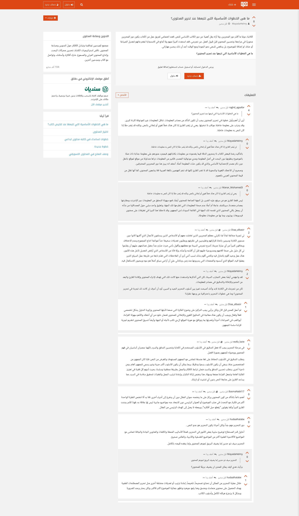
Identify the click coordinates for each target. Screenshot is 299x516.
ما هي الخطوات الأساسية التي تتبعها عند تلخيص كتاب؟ (78, 124)
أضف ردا (212, 107)
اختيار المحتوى (100, 132)
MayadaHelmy (239, 24)
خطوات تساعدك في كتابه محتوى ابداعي (86, 139)
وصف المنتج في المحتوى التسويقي (88, 154)
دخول (173, 76)
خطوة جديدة (101, 146)
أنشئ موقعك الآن (99, 104)
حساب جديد (193, 76)
